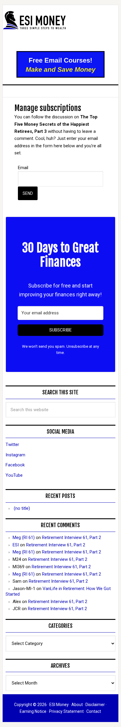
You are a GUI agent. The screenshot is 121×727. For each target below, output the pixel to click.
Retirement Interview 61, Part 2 (71, 537)
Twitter (12, 444)
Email (23, 167)
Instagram (15, 455)
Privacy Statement (66, 711)
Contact (93, 711)
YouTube (14, 475)
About (77, 704)
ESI (16, 545)
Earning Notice (33, 711)
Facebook (15, 465)
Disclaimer (95, 704)
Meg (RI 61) (24, 537)
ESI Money (60, 28)
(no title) (22, 508)
